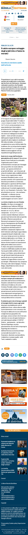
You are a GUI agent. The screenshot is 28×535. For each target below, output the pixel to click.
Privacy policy (5, 523)
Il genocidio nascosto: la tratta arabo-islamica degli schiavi (7, 461)
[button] (14, 24)
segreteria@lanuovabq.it (8, 497)
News (8, 16)
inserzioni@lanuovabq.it (7, 499)
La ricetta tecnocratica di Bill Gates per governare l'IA (8, 471)
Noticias (8, 19)
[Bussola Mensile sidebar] (14, 396)
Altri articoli (14, 430)
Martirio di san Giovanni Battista (20, 28)
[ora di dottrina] (14, 416)
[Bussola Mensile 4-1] (14, 377)
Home (12, 37)
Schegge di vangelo (7, 28)
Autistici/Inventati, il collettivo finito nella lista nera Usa (7, 452)
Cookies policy (13, 523)
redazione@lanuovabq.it (7, 496)
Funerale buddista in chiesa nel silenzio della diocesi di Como (8, 444)
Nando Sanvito (10, 59)
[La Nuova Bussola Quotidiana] (14, 8)
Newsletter (21, 20)
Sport (17, 37)
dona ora (21, 17)
